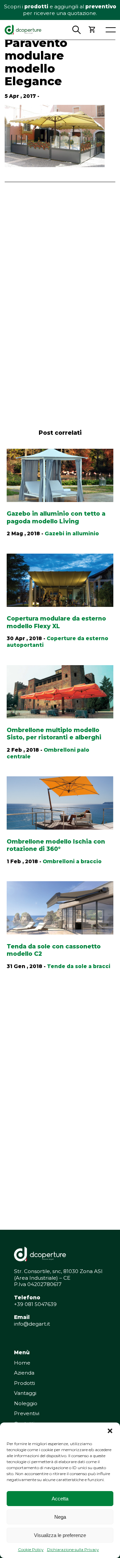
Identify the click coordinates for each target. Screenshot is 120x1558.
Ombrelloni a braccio (72, 861)
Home (22, 1363)
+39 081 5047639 (35, 1304)
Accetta (60, 1498)
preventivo (100, 6)
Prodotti (24, 1383)
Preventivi (26, 1413)
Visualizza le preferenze (60, 1535)
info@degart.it (32, 1324)
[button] (110, 1431)
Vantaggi (25, 1393)
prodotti (36, 6)
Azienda (24, 1373)
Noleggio (25, 1403)
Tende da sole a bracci (78, 966)
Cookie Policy (31, 1549)
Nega (60, 1517)
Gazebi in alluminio (72, 533)
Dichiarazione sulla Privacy (73, 1549)
